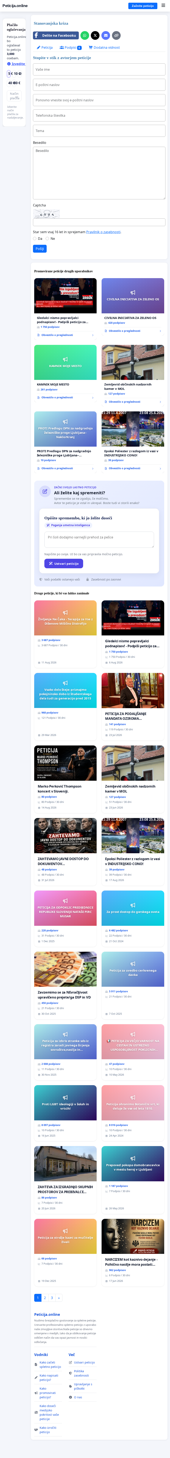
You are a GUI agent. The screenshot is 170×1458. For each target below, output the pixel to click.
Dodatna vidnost (106, 47)
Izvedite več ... (23, 64)
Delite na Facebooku (59, 35)
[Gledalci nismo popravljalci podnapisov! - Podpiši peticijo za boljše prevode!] (65, 309)
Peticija (47, 47)
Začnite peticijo (143, 5)
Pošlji (40, 248)
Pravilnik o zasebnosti (103, 232)
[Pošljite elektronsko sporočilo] (105, 35)
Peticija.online (15, 6)
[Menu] (163, 6)
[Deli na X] (95, 35)
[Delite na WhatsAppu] (84, 35)
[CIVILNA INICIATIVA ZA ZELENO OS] (133, 307)
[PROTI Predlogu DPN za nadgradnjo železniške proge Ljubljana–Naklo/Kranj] (65, 442)
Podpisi (72, 47)
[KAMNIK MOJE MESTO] (65, 373)
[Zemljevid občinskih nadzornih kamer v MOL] (133, 376)
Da (40, 238)
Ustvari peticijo (66, 563)
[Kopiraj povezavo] (116, 35)
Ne (53, 238)
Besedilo (39, 142)
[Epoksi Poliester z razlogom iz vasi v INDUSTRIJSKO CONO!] (133, 442)
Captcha (39, 205)
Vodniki (41, 1354)
